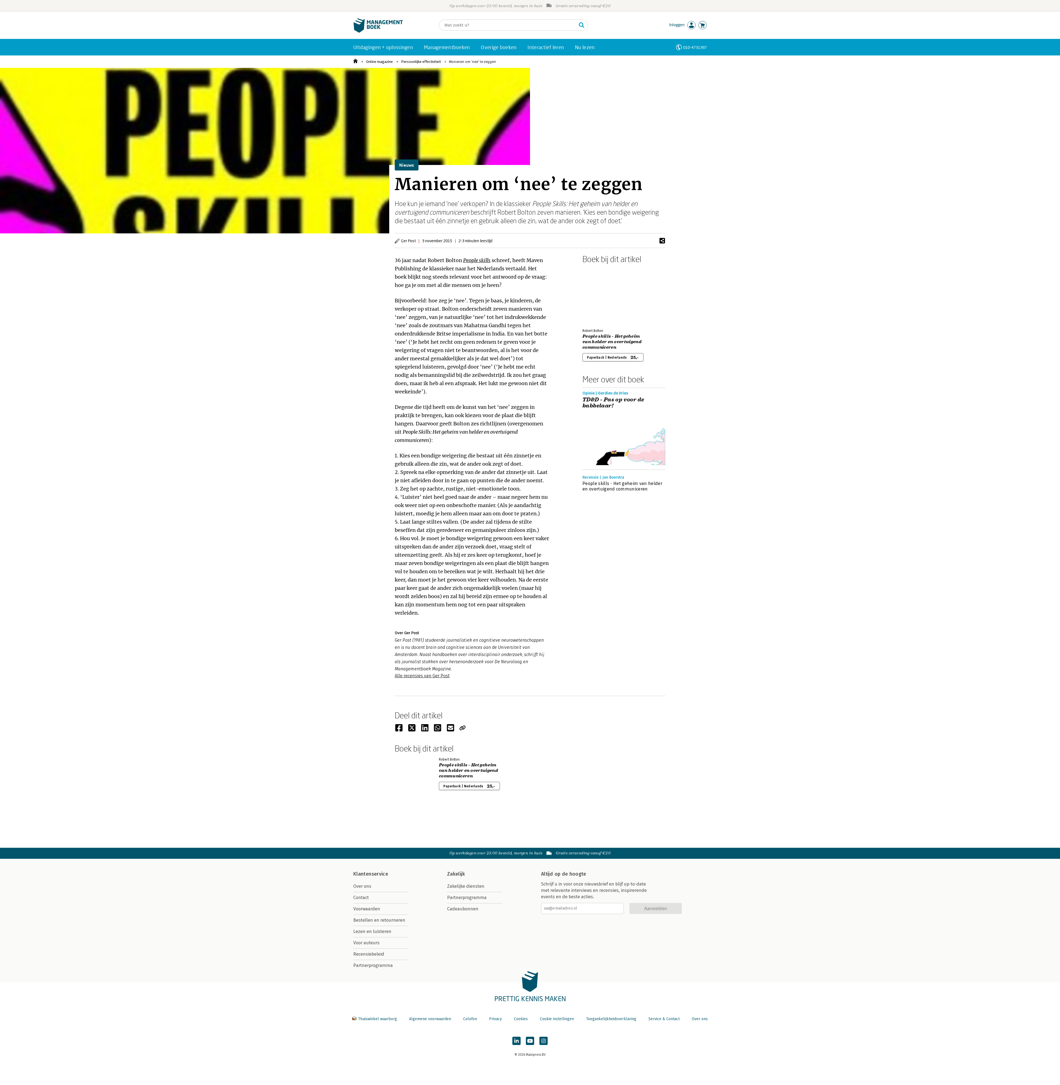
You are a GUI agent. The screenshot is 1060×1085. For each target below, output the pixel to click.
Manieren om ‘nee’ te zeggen (472, 62)
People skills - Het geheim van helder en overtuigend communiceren (612, 342)
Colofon (470, 1019)
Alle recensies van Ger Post (422, 675)
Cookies (521, 1019)
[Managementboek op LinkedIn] (516, 1041)
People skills (477, 260)
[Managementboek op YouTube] (530, 1041)
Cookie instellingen (557, 1019)
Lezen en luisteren (372, 931)
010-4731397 (695, 47)
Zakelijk (456, 874)
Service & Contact (664, 1019)
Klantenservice (370, 874)
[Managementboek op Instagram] (543, 1041)
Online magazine (379, 62)
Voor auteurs (366, 942)
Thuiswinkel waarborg (377, 1019)
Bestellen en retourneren (379, 920)
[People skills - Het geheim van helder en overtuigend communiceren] (601, 294)
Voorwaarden (366, 908)
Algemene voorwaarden (430, 1019)
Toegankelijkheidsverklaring (611, 1019)
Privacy (495, 1019)
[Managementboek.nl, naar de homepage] (378, 31)
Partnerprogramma (373, 965)
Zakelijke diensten (465, 886)
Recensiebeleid (368, 954)
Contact (361, 897)
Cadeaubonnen (462, 908)
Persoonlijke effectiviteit (421, 62)
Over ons (362, 886)
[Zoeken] (582, 25)
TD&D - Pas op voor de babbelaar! (613, 403)
